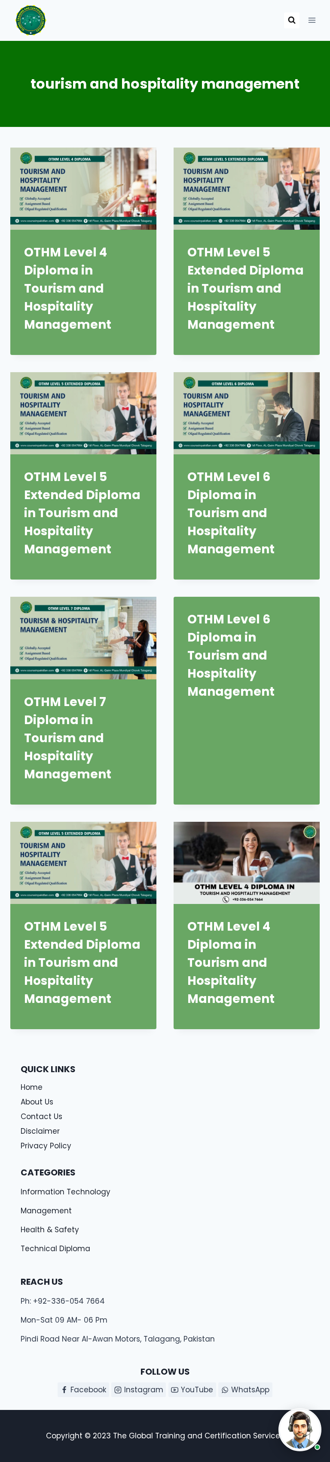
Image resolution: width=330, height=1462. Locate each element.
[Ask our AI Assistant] (299, 1429)
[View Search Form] (291, 20)
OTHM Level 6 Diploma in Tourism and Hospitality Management (231, 513)
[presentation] (83, 189)
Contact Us (41, 1116)
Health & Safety (50, 1230)
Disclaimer (40, 1131)
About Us (37, 1102)
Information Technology (65, 1192)
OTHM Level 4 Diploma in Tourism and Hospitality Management (67, 288)
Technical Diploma (55, 1248)
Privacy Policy (46, 1146)
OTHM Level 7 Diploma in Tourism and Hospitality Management (69, 738)
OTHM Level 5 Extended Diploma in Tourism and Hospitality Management (245, 288)
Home (32, 1087)
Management (46, 1211)
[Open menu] (312, 20)
